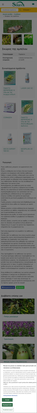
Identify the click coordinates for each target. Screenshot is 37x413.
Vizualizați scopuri (8, 409)
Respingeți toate (7, 404)
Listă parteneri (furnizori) (10, 395)
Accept (7, 399)
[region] (18, 388)
